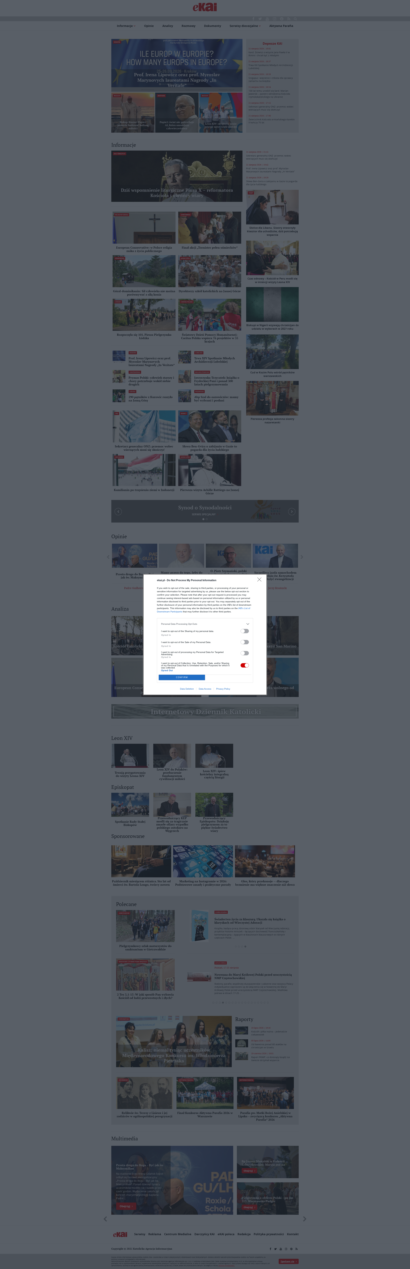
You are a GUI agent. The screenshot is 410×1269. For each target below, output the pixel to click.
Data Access (205, 689)
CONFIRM (182, 677)
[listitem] (205, 624)
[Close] (260, 580)
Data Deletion (187, 689)
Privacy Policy (223, 689)
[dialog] (205, 634)
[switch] (245, 631)
